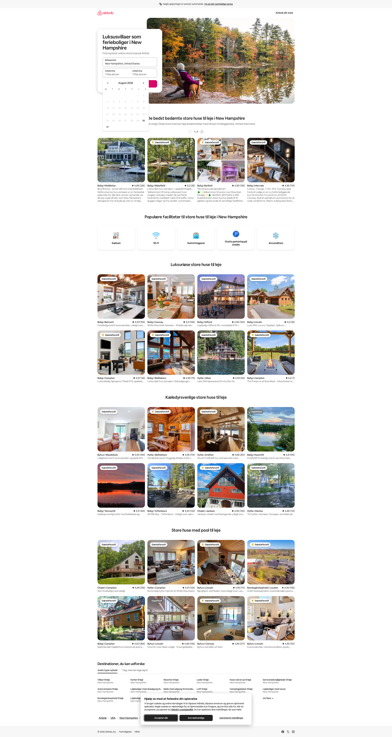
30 (143, 120)
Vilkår (137, 731)
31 (107, 127)
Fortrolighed (125, 731)
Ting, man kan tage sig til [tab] (134, 670)
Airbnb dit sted (284, 12)
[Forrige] (190, 131)
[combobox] (130, 63)
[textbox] (116, 74)
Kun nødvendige (196, 718)
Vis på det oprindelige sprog (218, 4)
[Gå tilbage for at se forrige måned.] (108, 83)
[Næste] (201, 131)
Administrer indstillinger (231, 718)
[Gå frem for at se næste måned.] (143, 83)
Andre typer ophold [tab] (107, 670)
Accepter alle (161, 718)
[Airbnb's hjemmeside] (105, 13)
